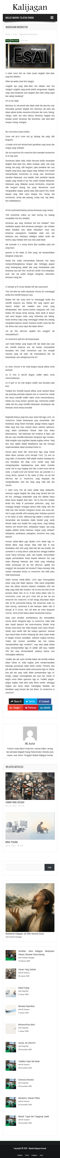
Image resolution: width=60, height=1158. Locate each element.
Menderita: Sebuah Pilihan (29, 1098)
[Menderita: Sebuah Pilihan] (11, 1102)
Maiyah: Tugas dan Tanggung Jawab (33, 1116)
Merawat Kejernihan (26, 1006)
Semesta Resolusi (26, 1079)
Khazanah (14, 41)
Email (41, 1155)
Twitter (27, 1155)
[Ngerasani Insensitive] (30, 56)
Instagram (34, 1155)
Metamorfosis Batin (26, 1024)
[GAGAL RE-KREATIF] (11, 1047)
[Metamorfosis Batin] (11, 1029)
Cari (49, 867)
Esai (15, 34)
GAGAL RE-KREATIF (27, 1042)
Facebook (19, 1155)
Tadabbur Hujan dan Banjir (29, 1061)
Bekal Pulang (11, 842)
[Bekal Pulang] (30, 826)
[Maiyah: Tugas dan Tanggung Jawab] (11, 1121)
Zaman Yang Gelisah (14, 802)
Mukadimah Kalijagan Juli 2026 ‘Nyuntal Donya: (25, 933)
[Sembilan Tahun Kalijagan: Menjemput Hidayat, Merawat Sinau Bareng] (11, 955)
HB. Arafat (30, 743)
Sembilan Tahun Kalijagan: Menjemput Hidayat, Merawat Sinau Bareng (36, 953)
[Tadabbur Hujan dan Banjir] (11, 1066)
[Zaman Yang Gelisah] (30, 786)
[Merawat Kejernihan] (11, 1010)
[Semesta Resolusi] (11, 1084)
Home (7, 34)
